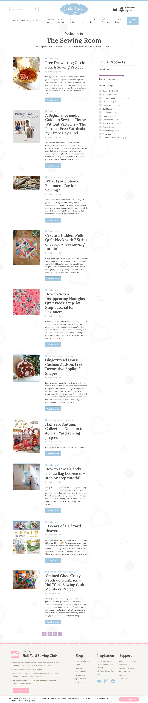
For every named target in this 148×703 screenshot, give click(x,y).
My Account (130, 7)
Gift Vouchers (105, 20)
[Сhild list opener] (128, 98)
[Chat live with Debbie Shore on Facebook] (113, 681)
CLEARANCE (132, 20)
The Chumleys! (111, 130)
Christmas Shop (118, 20)
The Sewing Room (104, 661)
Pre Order (109, 134)
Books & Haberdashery (20, 21)
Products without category (115, 137)
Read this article (53, 100)
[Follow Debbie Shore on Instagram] (106, 681)
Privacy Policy (124, 675)
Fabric (38, 21)
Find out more (21, 690)
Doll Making (109, 109)
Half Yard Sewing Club (105, 671)
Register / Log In (132, 10)
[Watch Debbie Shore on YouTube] (99, 681)
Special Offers (111, 127)
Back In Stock (92, 20)
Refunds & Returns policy (129, 668)
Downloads (50, 20)
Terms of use (124, 679)
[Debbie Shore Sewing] (74, 9)
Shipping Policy (125, 672)
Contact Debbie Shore (127, 661)
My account (123, 665)
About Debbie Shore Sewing (105, 666)
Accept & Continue (129, 699)
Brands (108, 102)
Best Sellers (72, 20)
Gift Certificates (111, 119)
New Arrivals (61, 20)
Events (83, 20)
